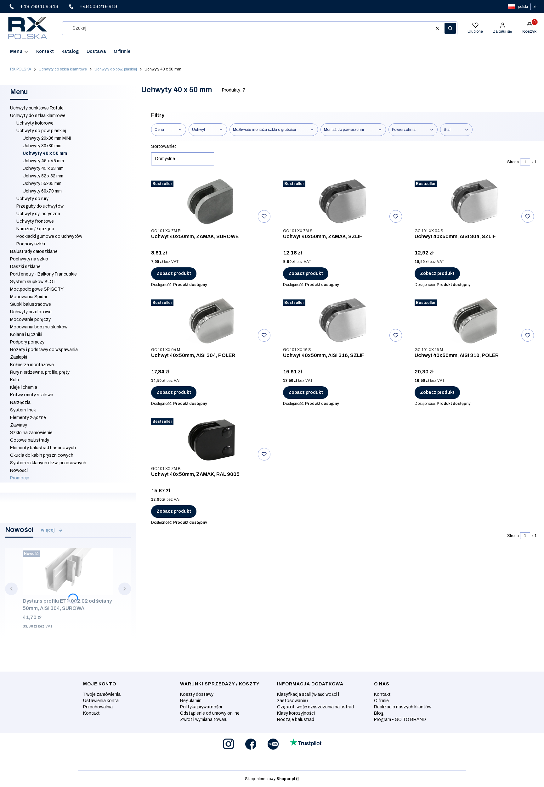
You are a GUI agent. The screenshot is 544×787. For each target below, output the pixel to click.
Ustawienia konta (101, 700)
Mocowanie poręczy (30, 319)
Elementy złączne (28, 417)
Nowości (19, 470)
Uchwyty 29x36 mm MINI (47, 138)
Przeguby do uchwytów (40, 206)
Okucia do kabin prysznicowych (41, 455)
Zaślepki (18, 357)
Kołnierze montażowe (32, 364)
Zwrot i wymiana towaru (204, 719)
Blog (379, 713)
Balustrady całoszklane (34, 251)
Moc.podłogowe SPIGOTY (37, 289)
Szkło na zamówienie (31, 432)
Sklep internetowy (270, 779)
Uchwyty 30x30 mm (42, 145)
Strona (513, 162)
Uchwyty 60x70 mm (42, 191)
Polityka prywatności (201, 707)
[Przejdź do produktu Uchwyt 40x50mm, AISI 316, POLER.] (475, 320)
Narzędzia (20, 402)
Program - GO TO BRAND (400, 719)
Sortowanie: (163, 146)
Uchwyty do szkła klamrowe (63, 69)
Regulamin (190, 700)
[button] (450, 28)
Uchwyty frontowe (35, 221)
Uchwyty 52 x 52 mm (43, 176)
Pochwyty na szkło (29, 259)
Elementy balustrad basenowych (43, 447)
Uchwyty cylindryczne (38, 213)
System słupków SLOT (33, 281)
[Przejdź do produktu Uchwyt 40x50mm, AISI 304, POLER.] (212, 320)
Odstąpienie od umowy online (210, 713)
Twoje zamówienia (102, 694)
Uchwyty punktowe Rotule (37, 108)
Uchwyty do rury (32, 198)
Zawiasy (18, 425)
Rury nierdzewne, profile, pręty (40, 372)
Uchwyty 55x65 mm (42, 183)
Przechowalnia (98, 707)
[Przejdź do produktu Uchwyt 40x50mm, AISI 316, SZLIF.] (344, 320)
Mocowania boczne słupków (38, 327)
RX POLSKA (20, 69)
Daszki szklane (25, 266)
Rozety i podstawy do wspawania (44, 349)
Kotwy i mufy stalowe (31, 395)
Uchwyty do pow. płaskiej (115, 69)
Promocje (19, 478)
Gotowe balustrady (29, 440)
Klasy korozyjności (296, 713)
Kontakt (91, 713)
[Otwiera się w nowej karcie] (228, 744)
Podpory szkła (30, 244)
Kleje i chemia (23, 387)
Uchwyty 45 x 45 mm (43, 161)
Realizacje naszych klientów (402, 707)
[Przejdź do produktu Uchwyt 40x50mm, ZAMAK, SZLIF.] (344, 201)
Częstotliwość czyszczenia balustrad (315, 707)
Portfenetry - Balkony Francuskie (43, 274)
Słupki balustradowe (30, 304)
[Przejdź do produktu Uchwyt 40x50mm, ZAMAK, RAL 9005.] (212, 439)
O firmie (381, 700)
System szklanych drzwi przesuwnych (48, 462)
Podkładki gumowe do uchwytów (49, 236)
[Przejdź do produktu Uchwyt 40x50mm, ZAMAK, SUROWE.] (212, 201)
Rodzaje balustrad (295, 719)
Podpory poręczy (27, 342)
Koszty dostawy (196, 694)
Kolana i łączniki (26, 334)
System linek (23, 410)
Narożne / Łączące (35, 228)
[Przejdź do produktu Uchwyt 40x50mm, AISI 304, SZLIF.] (475, 201)
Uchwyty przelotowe (31, 312)
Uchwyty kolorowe (35, 123)
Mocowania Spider (28, 296)
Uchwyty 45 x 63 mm (43, 168)
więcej (48, 530)
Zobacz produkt (173, 273)
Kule (14, 379)
